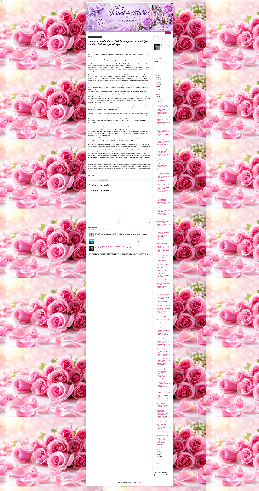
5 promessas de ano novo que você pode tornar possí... (164, 169)
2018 (157, 91)
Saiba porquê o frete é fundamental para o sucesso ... (163, 180)
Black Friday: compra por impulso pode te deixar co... (163, 247)
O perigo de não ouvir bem (162, 347)
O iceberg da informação (100, 239)
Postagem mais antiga (145, 222)
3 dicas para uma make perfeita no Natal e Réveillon (163, 236)
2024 (157, 81)
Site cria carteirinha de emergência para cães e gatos (163, 222)
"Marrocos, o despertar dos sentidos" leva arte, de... (162, 161)
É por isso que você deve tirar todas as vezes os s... (162, 390)
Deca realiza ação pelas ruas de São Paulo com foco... (163, 379)
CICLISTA (159, 101)
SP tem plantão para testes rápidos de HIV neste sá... (163, 177)
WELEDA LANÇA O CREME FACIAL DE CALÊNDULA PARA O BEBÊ (163, 158)
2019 (157, 89)
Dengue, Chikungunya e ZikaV (162, 115)
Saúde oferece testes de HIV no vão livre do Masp (163, 103)
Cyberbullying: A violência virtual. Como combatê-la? (163, 206)
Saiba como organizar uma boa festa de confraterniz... (163, 396)
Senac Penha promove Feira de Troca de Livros (163, 110)
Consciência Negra (160, 271)
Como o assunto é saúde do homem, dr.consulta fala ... (162, 337)
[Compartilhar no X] (104, 180)
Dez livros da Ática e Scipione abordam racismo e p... (162, 279)
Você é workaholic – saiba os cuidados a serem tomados (162, 292)
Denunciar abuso (158, 467)
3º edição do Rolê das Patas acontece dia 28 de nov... (162, 228)
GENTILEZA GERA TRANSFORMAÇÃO (161, 411)
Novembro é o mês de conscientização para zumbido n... (163, 325)
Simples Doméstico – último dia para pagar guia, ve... (163, 126)
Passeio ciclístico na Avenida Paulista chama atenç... (162, 166)
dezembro (159, 98)
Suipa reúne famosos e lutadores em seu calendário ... (163, 233)
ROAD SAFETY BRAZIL (161, 273)
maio (158, 452)
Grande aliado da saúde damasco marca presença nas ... (163, 295)
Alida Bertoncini (165, 45)
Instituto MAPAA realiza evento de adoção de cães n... (163, 262)
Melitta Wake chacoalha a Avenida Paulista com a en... (163, 306)
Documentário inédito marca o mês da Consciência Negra (163, 420)
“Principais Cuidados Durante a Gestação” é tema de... (163, 214)
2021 (157, 86)
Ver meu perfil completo (165, 46)
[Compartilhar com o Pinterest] (107, 180)
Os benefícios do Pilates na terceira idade (162, 425)
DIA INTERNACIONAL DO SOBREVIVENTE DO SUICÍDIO (163, 383)
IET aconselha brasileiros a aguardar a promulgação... (162, 369)
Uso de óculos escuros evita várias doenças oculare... (163, 197)
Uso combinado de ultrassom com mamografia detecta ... (163, 287)
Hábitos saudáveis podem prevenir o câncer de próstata (163, 203)
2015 (157, 96)
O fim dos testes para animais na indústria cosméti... (163, 208)
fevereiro (159, 458)
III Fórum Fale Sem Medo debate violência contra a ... (163, 217)
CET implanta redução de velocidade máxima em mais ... (163, 349)
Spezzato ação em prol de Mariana (163, 380)
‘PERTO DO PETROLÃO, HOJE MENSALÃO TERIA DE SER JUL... (163, 250)
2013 (157, 463)
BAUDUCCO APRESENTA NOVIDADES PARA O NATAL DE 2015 (163, 372)
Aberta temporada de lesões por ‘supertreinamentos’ (163, 171)
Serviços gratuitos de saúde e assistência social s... (162, 406)
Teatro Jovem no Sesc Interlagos (163, 319)
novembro (159, 99)
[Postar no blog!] (103, 180)
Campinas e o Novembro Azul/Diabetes (161, 239)
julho (158, 449)
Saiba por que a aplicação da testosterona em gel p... (162, 244)
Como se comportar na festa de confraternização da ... (163, 241)
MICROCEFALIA (160, 388)
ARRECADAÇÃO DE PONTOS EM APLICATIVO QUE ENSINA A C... (163, 106)
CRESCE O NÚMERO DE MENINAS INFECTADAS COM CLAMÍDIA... (163, 131)
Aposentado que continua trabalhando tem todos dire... (163, 113)
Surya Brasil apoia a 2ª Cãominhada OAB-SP (161, 376)
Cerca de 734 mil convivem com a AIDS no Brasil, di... (163, 152)
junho (158, 451)
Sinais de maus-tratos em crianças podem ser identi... (163, 128)
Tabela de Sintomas (160, 137)
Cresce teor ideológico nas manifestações (162, 366)
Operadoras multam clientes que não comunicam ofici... (163, 265)
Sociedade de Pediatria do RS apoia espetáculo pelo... (162, 364)
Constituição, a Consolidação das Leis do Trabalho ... (163, 401)
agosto (158, 447)
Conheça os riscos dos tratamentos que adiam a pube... (164, 188)
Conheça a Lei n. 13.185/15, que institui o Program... (163, 342)
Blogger (139, 482)
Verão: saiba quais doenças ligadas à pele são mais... (163, 185)
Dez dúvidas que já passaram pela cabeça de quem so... (163, 117)
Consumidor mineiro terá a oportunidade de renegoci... (162, 417)
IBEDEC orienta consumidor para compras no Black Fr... (163, 174)
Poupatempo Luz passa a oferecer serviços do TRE (163, 331)
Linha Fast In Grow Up (161, 257)
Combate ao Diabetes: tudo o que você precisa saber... (163, 361)
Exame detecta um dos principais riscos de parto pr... (163, 309)
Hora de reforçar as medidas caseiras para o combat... (162, 200)
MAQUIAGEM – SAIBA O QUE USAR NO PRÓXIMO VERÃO (163, 399)
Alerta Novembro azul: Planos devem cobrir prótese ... (162, 431)
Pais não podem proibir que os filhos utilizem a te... (162, 439)
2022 (157, 84)
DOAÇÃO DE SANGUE (161, 163)
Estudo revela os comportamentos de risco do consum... (163, 191)
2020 (157, 88)
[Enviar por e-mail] (102, 180)
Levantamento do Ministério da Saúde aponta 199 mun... (163, 230)
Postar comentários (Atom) (97, 224)
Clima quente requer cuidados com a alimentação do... (163, 442)
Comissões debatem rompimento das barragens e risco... (163, 355)
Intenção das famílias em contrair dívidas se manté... (163, 123)
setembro (159, 446)
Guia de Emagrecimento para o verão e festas (163, 339)
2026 (157, 77)
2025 (157, 79)
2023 (157, 82)
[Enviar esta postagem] (100, 180)
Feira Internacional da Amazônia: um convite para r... (163, 317)
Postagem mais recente (93, 222)
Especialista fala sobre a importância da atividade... (162, 182)
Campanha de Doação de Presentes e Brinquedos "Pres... (163, 386)
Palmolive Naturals (160, 267)
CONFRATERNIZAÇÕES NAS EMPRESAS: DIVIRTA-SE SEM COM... (163, 194)
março (158, 456)
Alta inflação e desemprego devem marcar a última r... (163, 225)
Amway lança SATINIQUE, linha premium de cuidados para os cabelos (109, 233)
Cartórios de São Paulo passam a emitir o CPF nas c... (163, 147)
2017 (157, 93)
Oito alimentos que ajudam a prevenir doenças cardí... (162, 260)
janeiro (158, 459)
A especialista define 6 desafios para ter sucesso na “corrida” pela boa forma (110, 246)
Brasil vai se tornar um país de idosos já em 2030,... (163, 298)
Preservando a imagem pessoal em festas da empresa (163, 142)
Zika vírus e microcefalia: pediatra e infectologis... (163, 211)
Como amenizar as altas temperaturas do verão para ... (163, 334)
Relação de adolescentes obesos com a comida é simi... (163, 328)
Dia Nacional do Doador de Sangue (163, 255)
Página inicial (119, 222)
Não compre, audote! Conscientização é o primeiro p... (164, 139)
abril (158, 454)
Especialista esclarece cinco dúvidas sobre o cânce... (162, 414)
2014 (157, 461)
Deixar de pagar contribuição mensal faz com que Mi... (162, 149)
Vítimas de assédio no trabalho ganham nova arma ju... (163, 281)
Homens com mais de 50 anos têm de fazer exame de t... (163, 155)
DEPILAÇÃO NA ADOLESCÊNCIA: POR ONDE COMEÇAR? (163, 301)
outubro (158, 444)
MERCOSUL (159, 357)
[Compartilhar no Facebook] (106, 180)
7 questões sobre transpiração (162, 144)
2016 (157, 94)
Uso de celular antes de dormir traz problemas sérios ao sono (101, 229)
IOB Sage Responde (161, 403)
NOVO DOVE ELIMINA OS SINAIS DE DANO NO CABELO (164, 270)
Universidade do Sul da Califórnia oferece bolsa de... (163, 254)
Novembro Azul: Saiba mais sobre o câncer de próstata (163, 345)
